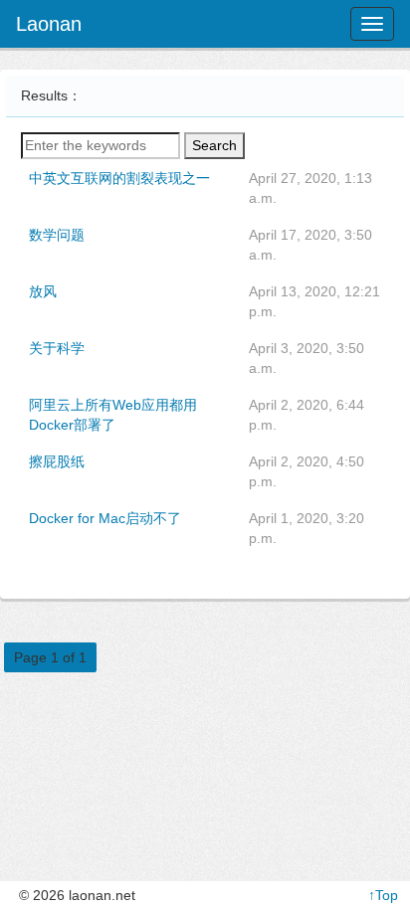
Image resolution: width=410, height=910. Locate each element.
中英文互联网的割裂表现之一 (119, 178)
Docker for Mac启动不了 (105, 518)
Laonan (49, 24)
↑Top (383, 895)
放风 (43, 291)
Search (214, 145)
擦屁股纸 (57, 461)
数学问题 (57, 235)
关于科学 (57, 348)
